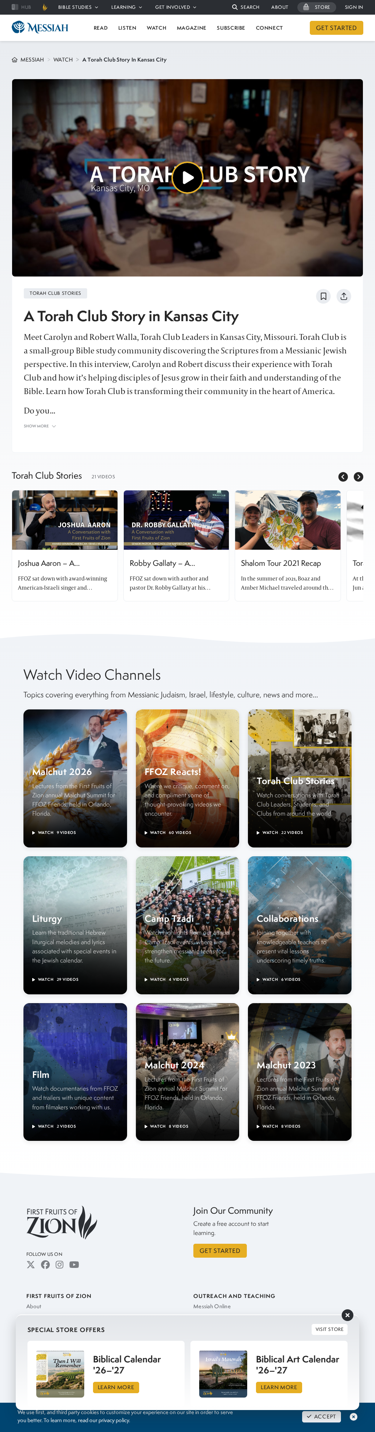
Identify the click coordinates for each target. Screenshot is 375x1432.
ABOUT (280, 7)
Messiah (32, 59)
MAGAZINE (192, 28)
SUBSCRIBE (231, 28)
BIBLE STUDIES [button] (75, 7)
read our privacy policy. (104, 1420)
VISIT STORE (330, 1329)
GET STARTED (336, 28)
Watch (63, 59)
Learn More (116, 1387)
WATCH (156, 28)
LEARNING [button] (123, 7)
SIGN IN (354, 7)
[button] (246, 7)
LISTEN (127, 28)
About (33, 1306)
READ (101, 28)
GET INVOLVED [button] (172, 7)
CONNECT (269, 28)
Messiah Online (212, 1306)
